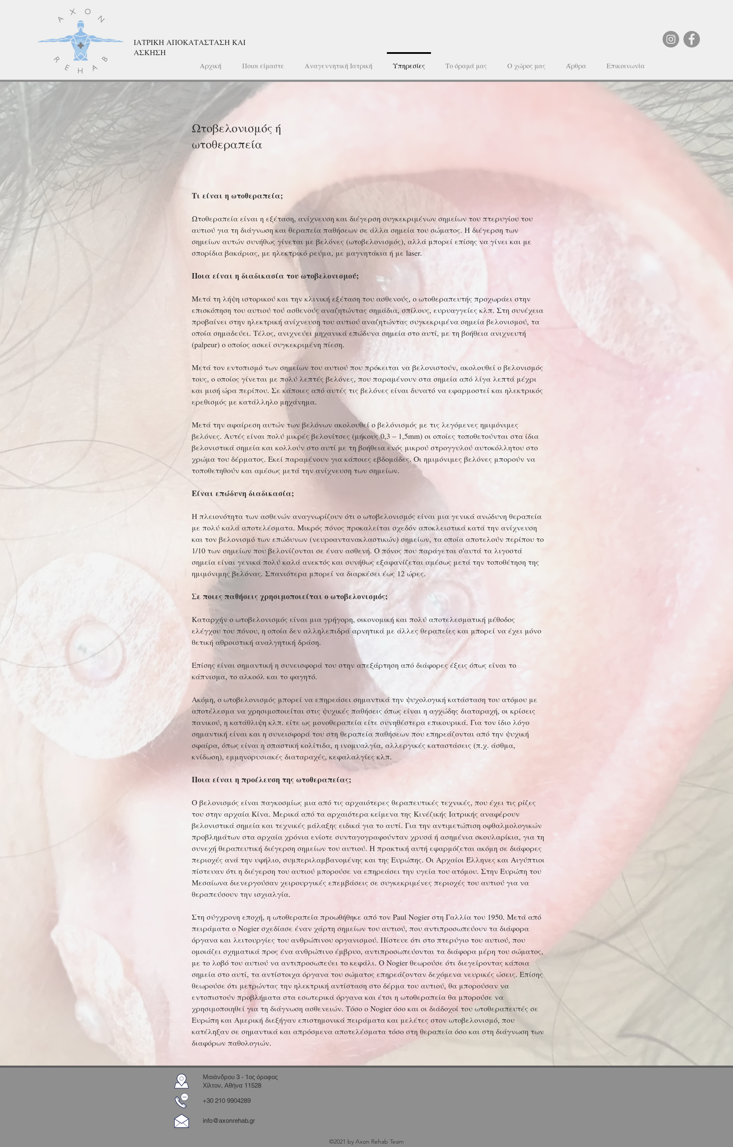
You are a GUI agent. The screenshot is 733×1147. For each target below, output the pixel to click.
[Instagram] (671, 39)
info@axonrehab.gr (229, 1120)
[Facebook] (691, 39)
